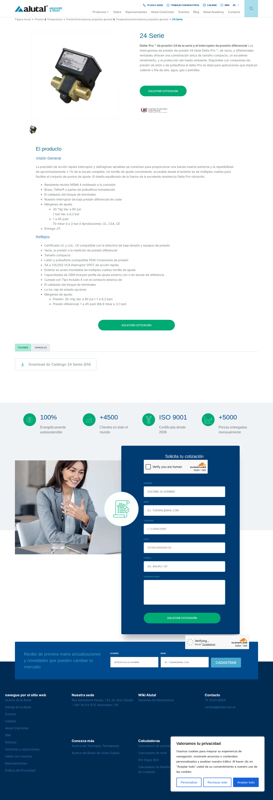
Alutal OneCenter (17, 728)
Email (146, 502)
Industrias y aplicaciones (22, 749)
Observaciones (152, 576)
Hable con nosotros (18, 756)
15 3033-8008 (215, 700)
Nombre (148, 483)
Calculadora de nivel (152, 753)
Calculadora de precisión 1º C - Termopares (168, 746)
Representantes (16, 763)
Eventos (10, 714)
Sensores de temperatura (156, 700)
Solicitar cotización (163, 91)
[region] (217, 764)
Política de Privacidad (20, 770)
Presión (39, 19)
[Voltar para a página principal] (38, 8)
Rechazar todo (217, 782)
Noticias (10, 742)
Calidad (10, 721)
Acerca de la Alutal (18, 700)
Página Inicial (23, 19)
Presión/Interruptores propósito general (89, 19)
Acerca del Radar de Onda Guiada (95, 753)
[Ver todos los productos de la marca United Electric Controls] (154, 110)
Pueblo (147, 558)
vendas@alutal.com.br (220, 707)
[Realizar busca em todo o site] (251, 8)
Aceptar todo (246, 782)
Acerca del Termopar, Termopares (95, 746)
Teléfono (149, 520)
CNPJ (146, 539)
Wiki (8, 735)
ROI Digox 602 (148, 760)
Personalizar (189, 782)
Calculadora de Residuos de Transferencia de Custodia (167, 769)
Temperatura (54, 19)
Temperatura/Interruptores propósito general (142, 19)
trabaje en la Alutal (18, 707)
